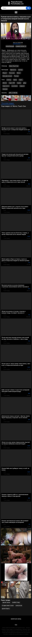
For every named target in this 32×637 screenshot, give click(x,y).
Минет (19, 73)
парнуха (22, 86)
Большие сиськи (7, 76)
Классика (11, 73)
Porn (16, 624)
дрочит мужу (6, 602)
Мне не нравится (11, 43)
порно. (21, 79)
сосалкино (15, 86)
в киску (9, 79)
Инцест (5, 73)
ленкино (5, 89)
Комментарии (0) (21, 46)
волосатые (19, 605)
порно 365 (12, 83)
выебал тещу (16, 602)
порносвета (6, 86)
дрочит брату (6, 608)
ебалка (5, 83)
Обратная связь (16, 619)
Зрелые (20, 69)
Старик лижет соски (7, 605)
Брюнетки (13, 69)
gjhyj (24, 83)
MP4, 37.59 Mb (13, 92)
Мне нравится (9, 43)
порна (15, 79)
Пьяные (16, 76)
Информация (10, 46)
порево (19, 83)
